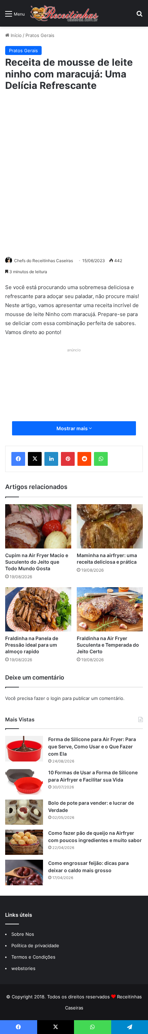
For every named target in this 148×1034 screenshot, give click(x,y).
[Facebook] (18, 459)
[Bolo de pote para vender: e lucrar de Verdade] (24, 812)
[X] (35, 459)
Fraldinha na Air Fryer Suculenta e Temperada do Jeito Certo (108, 644)
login (56, 698)
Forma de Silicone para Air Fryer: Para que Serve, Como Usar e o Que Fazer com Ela (92, 746)
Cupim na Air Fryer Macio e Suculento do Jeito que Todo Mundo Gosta (36, 561)
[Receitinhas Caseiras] (64, 13)
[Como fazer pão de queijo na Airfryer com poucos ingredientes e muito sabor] (24, 842)
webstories (23, 968)
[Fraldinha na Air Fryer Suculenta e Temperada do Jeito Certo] (110, 609)
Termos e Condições (33, 957)
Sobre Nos (22, 934)
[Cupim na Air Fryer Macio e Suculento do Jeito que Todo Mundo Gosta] (38, 526)
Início (15, 35)
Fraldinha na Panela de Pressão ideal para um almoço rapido (31, 644)
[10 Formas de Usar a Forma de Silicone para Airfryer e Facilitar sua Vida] (24, 781)
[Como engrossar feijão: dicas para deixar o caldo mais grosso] (24, 872)
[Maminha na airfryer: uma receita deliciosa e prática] (110, 526)
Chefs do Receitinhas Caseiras (43, 260)
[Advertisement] (74, 173)
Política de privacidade (36, 945)
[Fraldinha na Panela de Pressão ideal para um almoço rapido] (38, 609)
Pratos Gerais (39, 35)
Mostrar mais (72, 428)
